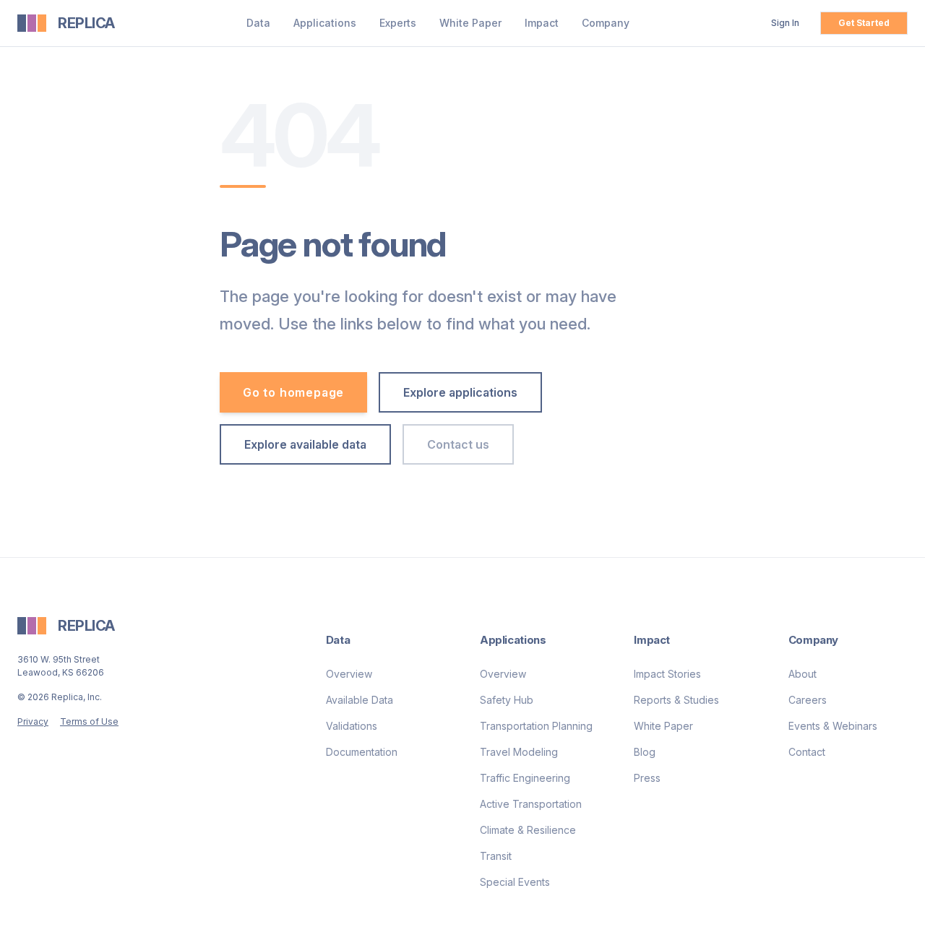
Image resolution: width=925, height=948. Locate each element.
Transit (496, 856)
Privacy (32, 721)
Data (258, 23)
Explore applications (460, 392)
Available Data (359, 700)
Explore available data (305, 444)
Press (647, 778)
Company (605, 23)
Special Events (515, 882)
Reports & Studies (676, 700)
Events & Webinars (832, 726)
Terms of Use (89, 721)
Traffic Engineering (525, 778)
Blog (644, 752)
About (802, 674)
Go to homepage (293, 392)
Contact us (458, 444)
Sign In (785, 22)
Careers (807, 700)
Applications (324, 23)
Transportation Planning (536, 726)
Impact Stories (667, 674)
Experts (397, 23)
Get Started (864, 22)
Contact (806, 752)
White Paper (470, 23)
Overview (349, 674)
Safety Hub (506, 700)
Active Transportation (531, 804)
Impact (542, 23)
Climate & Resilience (528, 830)
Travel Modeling (519, 752)
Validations (351, 726)
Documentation (361, 752)
